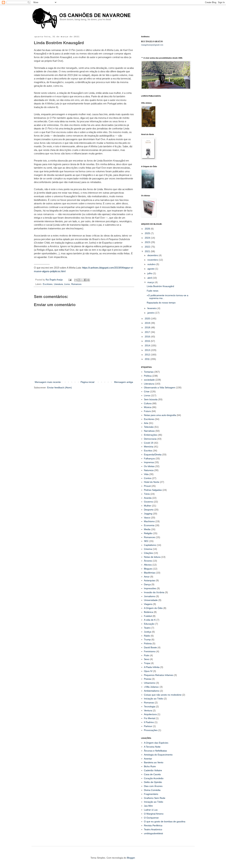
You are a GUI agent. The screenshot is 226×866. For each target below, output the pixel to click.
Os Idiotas (149, 466)
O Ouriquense (151, 817)
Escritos (148, 450)
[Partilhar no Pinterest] (88, 280)
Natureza (149, 470)
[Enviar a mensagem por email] (75, 280)
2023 (148, 242)
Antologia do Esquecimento (158, 754)
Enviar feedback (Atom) (59, 387)
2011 (147, 359)
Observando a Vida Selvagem (159, 387)
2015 (148, 341)
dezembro (153, 255)
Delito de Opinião (153, 782)
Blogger (131, 857)
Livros (67, 284)
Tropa (147, 663)
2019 (148, 323)
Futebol (148, 616)
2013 (148, 350)
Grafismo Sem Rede (154, 798)
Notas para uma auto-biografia (160, 415)
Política (148, 375)
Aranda (148, 498)
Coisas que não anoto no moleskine (162, 694)
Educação (149, 623)
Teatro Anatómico (153, 829)
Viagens (148, 604)
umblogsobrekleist (153, 833)
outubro (151, 264)
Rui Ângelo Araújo (54, 280)
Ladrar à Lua (151, 809)
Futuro (147, 411)
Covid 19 (148, 442)
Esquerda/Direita (152, 454)
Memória (148, 446)
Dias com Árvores (153, 786)
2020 (148, 318)
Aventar (148, 758)
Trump (147, 639)
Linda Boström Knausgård (160, 286)
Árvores (148, 560)
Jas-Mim (148, 805)
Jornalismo (149, 596)
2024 (148, 237)
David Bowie (150, 647)
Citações (148, 553)
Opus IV (148, 671)
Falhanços (149, 458)
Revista (153, 825)
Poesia (147, 679)
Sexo (146, 659)
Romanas (149, 702)
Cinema (148, 549)
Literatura (58, 284)
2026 (148, 228)
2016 (148, 336)
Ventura (148, 710)
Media (147, 529)
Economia (149, 525)
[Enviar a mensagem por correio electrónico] (70, 280)
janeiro (151, 312)
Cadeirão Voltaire (153, 770)
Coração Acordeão (153, 778)
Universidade (151, 600)
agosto (151, 268)
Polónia (148, 643)
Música (147, 407)
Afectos (148, 564)
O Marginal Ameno (153, 813)
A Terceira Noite (152, 746)
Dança (147, 584)
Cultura (148, 403)
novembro (153, 259)
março (151, 282)
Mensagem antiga (123, 382)
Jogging (148, 513)
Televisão (149, 427)
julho (150, 273)
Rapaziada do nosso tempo (161, 302)
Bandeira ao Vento (153, 762)
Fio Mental (149, 718)
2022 (148, 246)
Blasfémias (149, 572)
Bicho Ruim (150, 766)
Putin (146, 655)
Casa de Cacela (152, 774)
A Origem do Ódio (153, 608)
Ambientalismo (151, 690)
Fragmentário (151, 794)
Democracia (150, 438)
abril (150, 277)
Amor (147, 576)
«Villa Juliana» (151, 686)
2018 (148, 327)
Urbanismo (149, 683)
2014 (148, 345)
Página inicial (87, 382)
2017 (148, 332)
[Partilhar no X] (82, 280)
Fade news (152, 290)
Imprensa (149, 462)
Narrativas (149, 431)
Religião (148, 533)
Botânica (148, 612)
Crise (146, 391)
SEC (146, 541)
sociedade (149, 379)
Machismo (149, 521)
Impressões (150, 588)
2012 (148, 354)
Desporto (149, 509)
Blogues (148, 568)
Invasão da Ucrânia (154, 592)
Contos (147, 478)
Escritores (48, 284)
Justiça (147, 631)
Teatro (147, 627)
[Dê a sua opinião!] (79, 280)
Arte (146, 423)
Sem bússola (151, 399)
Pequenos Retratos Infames (158, 675)
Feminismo (150, 651)
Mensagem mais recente (48, 382)
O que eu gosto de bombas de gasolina (164, 821)
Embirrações (150, 434)
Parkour (148, 726)
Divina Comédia (152, 790)
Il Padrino (149, 722)
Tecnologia (149, 706)
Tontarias (149, 371)
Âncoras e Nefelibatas (155, 750)
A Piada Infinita (151, 667)
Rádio (147, 635)
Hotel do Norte (151, 482)
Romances (76, 284)
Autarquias (149, 580)
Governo (148, 501)
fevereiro (152, 308)
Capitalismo (150, 545)
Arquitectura (150, 714)
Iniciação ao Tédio (153, 698)
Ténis (147, 494)
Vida (146, 474)
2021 (148, 251)
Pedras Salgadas (153, 490)
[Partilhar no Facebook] (85, 280)
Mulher (147, 505)
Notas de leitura (152, 557)
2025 (148, 233)
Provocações (151, 730)
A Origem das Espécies (156, 742)
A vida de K (150, 619)
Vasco (147, 517)
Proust (147, 486)
